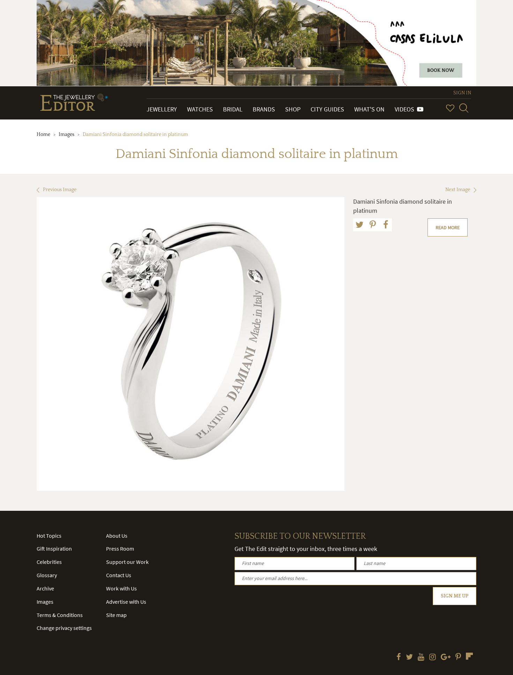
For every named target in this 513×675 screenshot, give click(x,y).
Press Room (120, 548)
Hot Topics (49, 535)
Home (43, 134)
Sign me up (454, 596)
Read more (448, 227)
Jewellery (162, 109)
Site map (116, 614)
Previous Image (59, 190)
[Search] (463, 108)
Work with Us (121, 588)
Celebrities (49, 561)
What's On (369, 109)
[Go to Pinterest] (458, 657)
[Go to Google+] (446, 657)
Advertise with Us (126, 601)
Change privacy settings (64, 627)
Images (66, 134)
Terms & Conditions (60, 614)
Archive (45, 588)
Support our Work (127, 561)
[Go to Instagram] (432, 657)
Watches (200, 109)
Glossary (47, 575)
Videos (406, 109)
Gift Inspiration (54, 548)
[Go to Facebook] (398, 657)
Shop (292, 109)
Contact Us (118, 575)
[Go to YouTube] (421, 657)
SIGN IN (462, 93)
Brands (264, 109)
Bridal (233, 109)
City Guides (327, 109)
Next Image (457, 190)
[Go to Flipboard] (469, 656)
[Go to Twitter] (409, 657)
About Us (116, 535)
